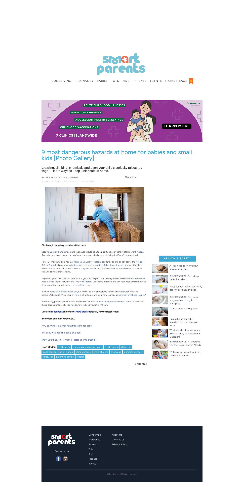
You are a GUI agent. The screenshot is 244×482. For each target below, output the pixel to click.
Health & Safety (177, 258)
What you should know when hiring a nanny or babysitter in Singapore (185, 333)
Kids (125, 80)
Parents (140, 80)
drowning (126, 347)
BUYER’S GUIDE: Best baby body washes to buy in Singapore (183, 300)
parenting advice (65, 356)
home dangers (83, 352)
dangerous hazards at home (87, 347)
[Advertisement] (122, 26)
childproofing (112, 347)
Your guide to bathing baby (183, 308)
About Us (117, 434)
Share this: (130, 177)
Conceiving (61, 80)
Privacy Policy (119, 444)
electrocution (49, 352)
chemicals (116, 352)
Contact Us (118, 439)
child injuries (66, 352)
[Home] (121, 64)
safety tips (47, 356)
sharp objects (100, 352)
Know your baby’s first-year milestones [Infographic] (68, 339)
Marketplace (176, 80)
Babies (102, 80)
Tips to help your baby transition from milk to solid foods (183, 322)
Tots (115, 80)
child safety (64, 347)
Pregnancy (84, 80)
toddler (80, 356)
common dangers (133, 352)
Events (156, 80)
